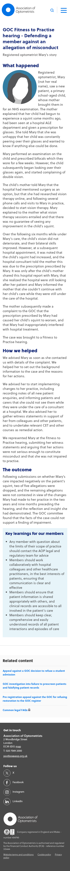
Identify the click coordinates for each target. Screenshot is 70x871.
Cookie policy (44, 854)
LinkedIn (18, 801)
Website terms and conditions (18, 854)
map (18, 746)
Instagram (18, 791)
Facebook (18, 782)
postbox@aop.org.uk (15, 756)
